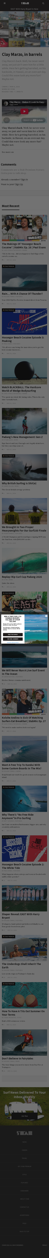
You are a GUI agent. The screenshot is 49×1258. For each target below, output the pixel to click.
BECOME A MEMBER (12, 639)
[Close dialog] (46, 616)
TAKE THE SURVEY (13, 634)
